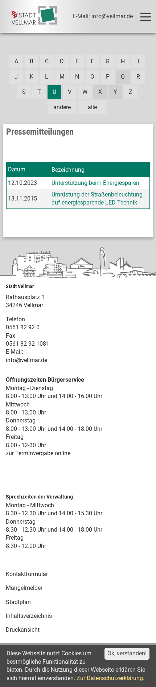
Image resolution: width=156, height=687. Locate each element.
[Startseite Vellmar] (34, 16)
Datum (16, 169)
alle (92, 107)
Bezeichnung (68, 169)
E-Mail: (14, 351)
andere (62, 107)
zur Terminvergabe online (38, 453)
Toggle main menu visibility (145, 16)
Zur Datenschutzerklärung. (110, 678)
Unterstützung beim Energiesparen (95, 182)
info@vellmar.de (26, 360)
